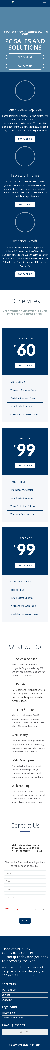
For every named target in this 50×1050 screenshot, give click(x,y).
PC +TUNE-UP (25, 57)
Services (6, 994)
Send (25, 920)
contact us (25, 139)
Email (39, 850)
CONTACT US (25, 66)
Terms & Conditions (12, 1017)
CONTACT (25, 1032)
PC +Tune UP (9, 989)
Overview (7, 999)
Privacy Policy (9, 1012)
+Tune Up (17, 126)
